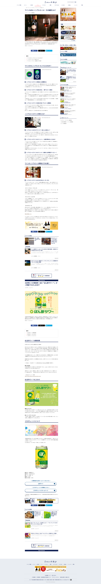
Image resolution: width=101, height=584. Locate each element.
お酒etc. (65, 564)
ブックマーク (50, 50)
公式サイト (40, 483)
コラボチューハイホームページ (40, 490)
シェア (35, 50)
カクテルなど (55, 564)
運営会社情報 (62, 577)
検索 (75, 2)
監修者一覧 (67, 577)
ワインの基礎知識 (34, 267)
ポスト (42, 50)
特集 (73, 564)
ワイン (39, 267)
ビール (34, 564)
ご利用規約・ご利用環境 (36, 577)
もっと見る (73, 40)
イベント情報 (29, 564)
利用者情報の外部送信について (46, 577)
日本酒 (38, 564)
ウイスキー (46, 564)
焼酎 (50, 564)
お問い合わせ (54, 575)
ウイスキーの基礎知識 (68, 120)
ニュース (31, 287)
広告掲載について (48, 575)
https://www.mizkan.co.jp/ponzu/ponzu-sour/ (33, 376)
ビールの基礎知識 (63, 123)
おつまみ (60, 564)
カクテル (27, 287)
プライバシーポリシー (55, 577)
